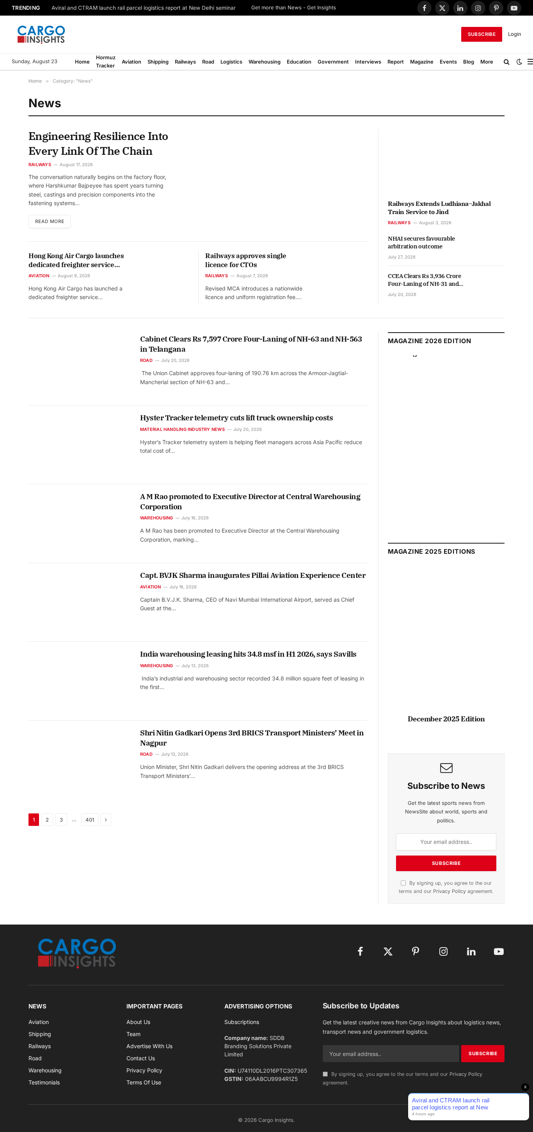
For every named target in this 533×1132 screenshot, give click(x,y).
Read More (49, 221)
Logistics (231, 61)
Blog (468, 61)
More (486, 61)
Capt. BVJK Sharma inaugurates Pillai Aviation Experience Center (252, 575)
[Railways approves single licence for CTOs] (343, 266)
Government (333, 61)
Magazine (422, 61)
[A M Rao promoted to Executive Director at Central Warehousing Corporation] (79, 524)
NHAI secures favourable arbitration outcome (421, 242)
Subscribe (482, 34)
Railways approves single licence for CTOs (245, 260)
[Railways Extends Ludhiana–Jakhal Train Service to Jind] (446, 161)
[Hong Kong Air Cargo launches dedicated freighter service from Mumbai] (166, 266)
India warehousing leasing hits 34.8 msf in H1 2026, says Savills (248, 654)
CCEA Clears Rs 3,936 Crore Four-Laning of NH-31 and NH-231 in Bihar (424, 280)
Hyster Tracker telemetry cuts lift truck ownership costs (236, 417)
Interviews (368, 61)
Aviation (131, 61)
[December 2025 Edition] (446, 643)
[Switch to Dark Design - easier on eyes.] (519, 61)
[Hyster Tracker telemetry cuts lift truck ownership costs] (79, 445)
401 (89, 820)
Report (395, 61)
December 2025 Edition (446, 718)
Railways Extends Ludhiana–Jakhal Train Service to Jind (439, 208)
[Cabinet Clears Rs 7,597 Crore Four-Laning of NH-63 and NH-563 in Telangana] (79, 366)
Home (82, 61)
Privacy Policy (449, 891)
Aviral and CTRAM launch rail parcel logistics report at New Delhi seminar (144, 8)
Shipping (158, 61)
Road (208, 61)
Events (448, 61)
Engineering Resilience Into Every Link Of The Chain (98, 143)
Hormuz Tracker (105, 61)
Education (299, 61)
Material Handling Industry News (182, 429)
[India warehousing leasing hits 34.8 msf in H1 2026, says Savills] (79, 681)
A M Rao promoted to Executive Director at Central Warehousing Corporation (250, 501)
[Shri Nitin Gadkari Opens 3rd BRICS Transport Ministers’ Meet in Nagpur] (79, 760)
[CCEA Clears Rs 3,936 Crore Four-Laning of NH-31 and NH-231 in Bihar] (490, 284)
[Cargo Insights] (41, 34)
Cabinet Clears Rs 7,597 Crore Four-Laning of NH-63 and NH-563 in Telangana (251, 344)
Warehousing (265, 61)
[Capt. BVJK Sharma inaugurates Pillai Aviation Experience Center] (79, 602)
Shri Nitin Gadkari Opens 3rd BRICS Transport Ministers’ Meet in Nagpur (252, 738)
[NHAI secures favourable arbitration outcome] (490, 247)
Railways (185, 61)
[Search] (506, 61)
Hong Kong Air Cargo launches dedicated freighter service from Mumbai (76, 260)
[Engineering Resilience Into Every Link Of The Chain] (276, 181)
